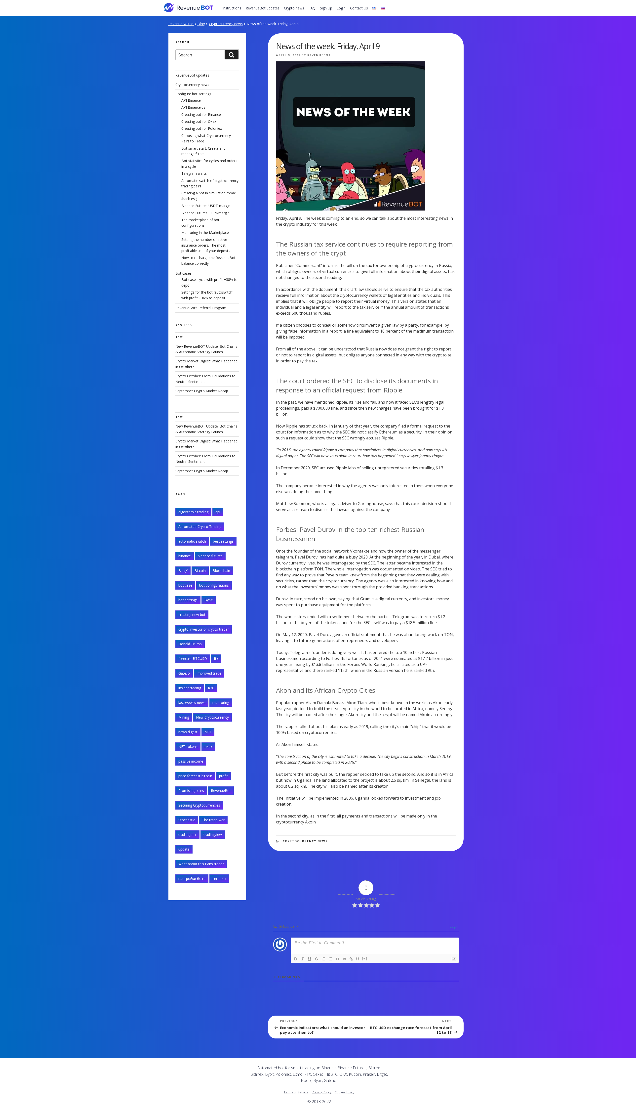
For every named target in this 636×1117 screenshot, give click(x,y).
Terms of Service (296, 1092)
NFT (207, 732)
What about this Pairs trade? (201, 863)
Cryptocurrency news (226, 23)
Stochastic (186, 819)
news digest (188, 732)
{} (357, 958)
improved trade (209, 673)
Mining (183, 717)
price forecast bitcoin (195, 775)
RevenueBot (319, 55)
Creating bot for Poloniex (201, 128)
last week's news (191, 702)
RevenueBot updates (262, 8)
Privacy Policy (321, 1092)
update (184, 849)
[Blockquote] (337, 959)
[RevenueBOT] (419, 1070)
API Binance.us (193, 107)
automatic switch (192, 541)
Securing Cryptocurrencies (199, 805)
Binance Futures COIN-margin (205, 213)
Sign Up (326, 8)
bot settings (188, 600)
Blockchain (221, 570)
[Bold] (295, 959)
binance (184, 556)
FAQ (312, 8)
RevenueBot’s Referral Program (200, 307)
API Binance (191, 100)
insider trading (189, 688)
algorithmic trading (193, 512)
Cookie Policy (344, 1092)
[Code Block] (344, 959)
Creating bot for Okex (198, 121)
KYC (211, 688)
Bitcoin (200, 570)
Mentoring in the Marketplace (205, 232)
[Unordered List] (330, 959)
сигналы (219, 878)
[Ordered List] (323, 959)
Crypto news (294, 8)
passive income (190, 761)
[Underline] (309, 959)
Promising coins (191, 790)
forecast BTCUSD (192, 658)
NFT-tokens (188, 746)
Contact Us (359, 8)
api (217, 512)
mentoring (220, 702)
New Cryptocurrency (212, 717)
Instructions (231, 8)
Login (341, 8)
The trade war (213, 819)
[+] (364, 958)
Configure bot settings (193, 93)
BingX (183, 570)
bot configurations (214, 585)
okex (208, 746)
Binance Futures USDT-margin (205, 205)
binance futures (210, 556)
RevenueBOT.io (181, 23)
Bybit (208, 600)
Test (179, 337)
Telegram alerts (194, 173)
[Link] (351, 959)
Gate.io (184, 673)
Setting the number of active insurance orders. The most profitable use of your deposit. (205, 245)
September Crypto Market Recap (201, 390)
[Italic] (302, 959)
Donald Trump (190, 644)
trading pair (187, 834)
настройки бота (191, 878)
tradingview (212, 834)
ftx (216, 658)
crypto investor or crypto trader (203, 629)
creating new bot (191, 614)
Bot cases (183, 273)
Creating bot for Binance (201, 114)
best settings (223, 541)
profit (223, 775)
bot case (185, 585)
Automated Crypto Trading (199, 526)
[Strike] (316, 959)
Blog (201, 23)
